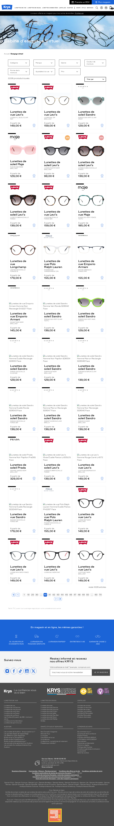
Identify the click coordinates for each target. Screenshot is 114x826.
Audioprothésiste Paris (100, 784)
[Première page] (13, 595)
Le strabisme (45, 739)
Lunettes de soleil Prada (18, 468)
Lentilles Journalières (84, 711)
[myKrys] (101, 7)
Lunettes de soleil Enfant (49, 711)
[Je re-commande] (106, 7)
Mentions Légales (83, 745)
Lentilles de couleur (84, 709)
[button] (110, 7)
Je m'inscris (101, 672)
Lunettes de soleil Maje (18, 164)
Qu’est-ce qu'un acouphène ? (14, 737)
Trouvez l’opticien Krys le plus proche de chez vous (69, 800)
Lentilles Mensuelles (84, 715)
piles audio (46, 792)
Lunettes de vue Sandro (18, 517)
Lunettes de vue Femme (12, 707)
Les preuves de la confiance (86, 734)
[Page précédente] (18, 595)
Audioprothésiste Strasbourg (65, 786)
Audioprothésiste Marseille (85, 786)
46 (70, 595)
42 (53, 595)
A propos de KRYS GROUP (86, 737)
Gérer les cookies (83, 753)
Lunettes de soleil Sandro (87, 115)
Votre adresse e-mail (70, 667)
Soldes (43, 721)
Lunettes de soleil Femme (49, 707)
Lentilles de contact (84, 705)
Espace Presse (82, 735)
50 (87, 595)
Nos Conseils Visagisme (49, 731)
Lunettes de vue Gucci (11, 715)
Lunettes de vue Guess (11, 713)
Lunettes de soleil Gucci (49, 717)
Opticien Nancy (85, 784)
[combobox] (18, 63)
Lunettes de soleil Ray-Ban (50, 715)
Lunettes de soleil (46, 705)
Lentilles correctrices (84, 707)
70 (100, 595)
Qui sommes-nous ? (84, 731)
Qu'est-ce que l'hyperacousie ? (14, 739)
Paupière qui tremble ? (48, 743)
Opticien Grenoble (18, 784)
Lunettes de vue (9, 705)
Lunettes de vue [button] (20, 7)
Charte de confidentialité (85, 743)
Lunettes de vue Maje (87, 215)
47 (75, 595)
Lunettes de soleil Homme (49, 709)
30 (37, 595)
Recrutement (81, 741)
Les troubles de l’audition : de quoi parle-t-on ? (19, 731)
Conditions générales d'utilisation (88, 749)
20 (32, 595)
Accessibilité (81, 751)
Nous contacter (47, 767)
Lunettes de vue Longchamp (18, 265)
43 (58, 595)
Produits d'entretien (84, 717)
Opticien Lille (84, 782)
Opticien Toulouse (21, 782)
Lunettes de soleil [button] (34, 7)
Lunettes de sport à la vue (12, 723)
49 (83, 595)
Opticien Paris (9, 782)
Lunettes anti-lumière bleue (13, 721)
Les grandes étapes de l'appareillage (16, 734)
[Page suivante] (56, 599)
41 (50, 595)
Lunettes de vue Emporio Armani (86, 265)
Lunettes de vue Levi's (19, 115)
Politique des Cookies (84, 747)
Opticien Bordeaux (45, 782)
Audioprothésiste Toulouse (29, 786)
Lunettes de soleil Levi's (52, 165)
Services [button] (90, 7)
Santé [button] (78, 7)
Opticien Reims (62, 784)
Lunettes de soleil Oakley (49, 719)
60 (96, 595)
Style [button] (84, 7)
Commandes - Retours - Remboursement (43, 771)
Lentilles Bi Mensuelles (85, 713)
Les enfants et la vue (47, 737)
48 (79, 595)
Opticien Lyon (33, 782)
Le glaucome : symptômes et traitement (54, 741)
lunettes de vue (24, 792)
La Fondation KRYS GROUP (87, 739)
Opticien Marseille (31, 784)
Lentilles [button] (62, 7)
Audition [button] (70, 7)
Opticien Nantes (58, 782)
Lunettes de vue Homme (12, 709)
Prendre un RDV (82, 2)
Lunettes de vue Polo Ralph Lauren (53, 265)
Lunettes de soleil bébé (48, 713)
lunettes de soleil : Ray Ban (67, 798)
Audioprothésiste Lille (46, 786)
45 (66, 595)
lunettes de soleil (35, 792)
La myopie (44, 735)
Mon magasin (104, 2)
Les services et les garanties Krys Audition (18, 743)
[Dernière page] (60, 599)
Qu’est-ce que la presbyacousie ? (15, 741)
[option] (19, 63)
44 (62, 595)
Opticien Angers (73, 784)
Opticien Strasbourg (71, 782)
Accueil (6, 54)
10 (28, 595)
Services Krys (45, 734)
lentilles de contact (11, 792)
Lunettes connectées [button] (50, 7)
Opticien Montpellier (96, 782)
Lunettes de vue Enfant (12, 711)
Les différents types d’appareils (14, 735)
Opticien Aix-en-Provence (47, 784)
